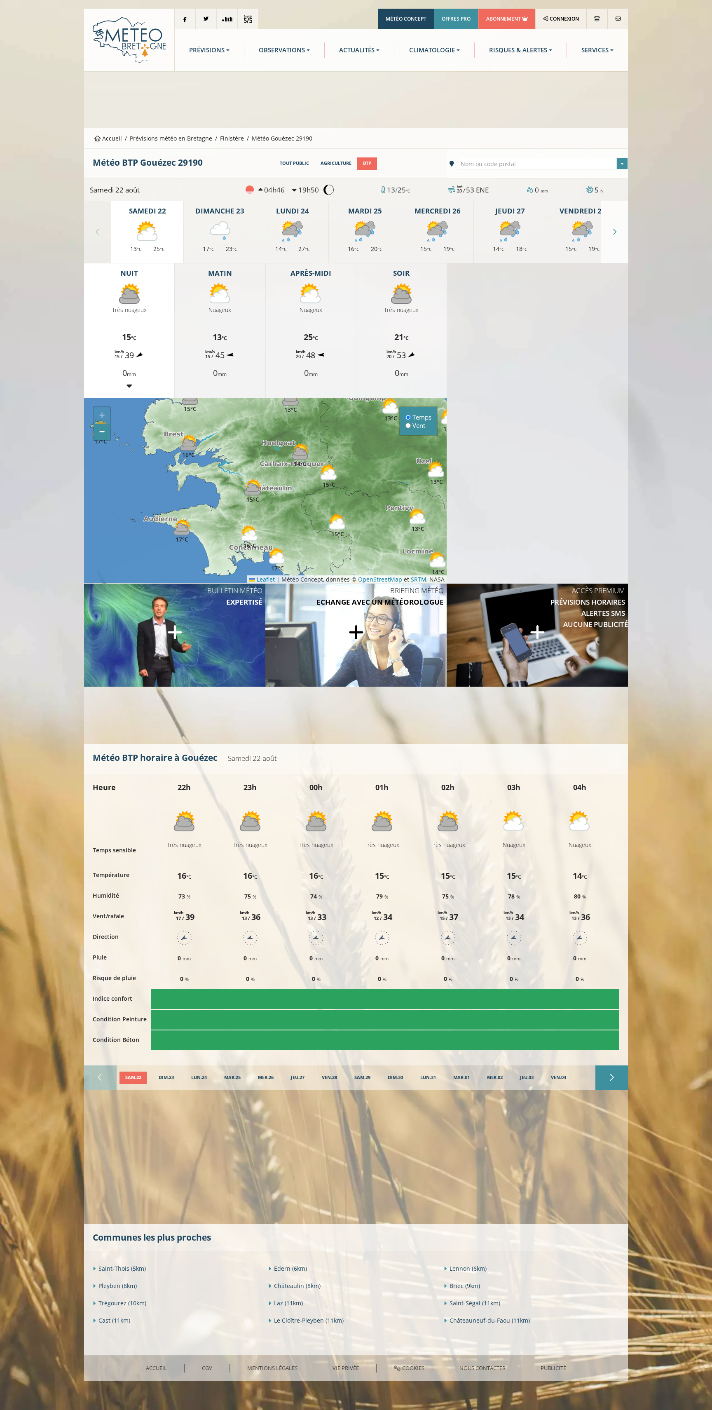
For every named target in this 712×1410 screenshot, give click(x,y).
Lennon (468, 1268)
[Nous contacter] (618, 19)
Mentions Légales (272, 1368)
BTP (367, 163)
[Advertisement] (356, 98)
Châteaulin (297, 1286)
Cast (114, 1320)
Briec (465, 1286)
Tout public (294, 163)
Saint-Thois (122, 1268)
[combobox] (542, 163)
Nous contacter (482, 1368)
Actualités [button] (357, 50)
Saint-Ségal (475, 1303)
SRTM (418, 579)
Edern (290, 1268)
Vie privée (346, 1368)
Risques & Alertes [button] (518, 50)
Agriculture (336, 163)
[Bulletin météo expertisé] (174, 635)
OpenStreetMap (380, 579)
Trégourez (122, 1303)
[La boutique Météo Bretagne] (597, 19)
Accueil (111, 138)
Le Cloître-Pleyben (309, 1320)
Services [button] (595, 50)
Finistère (232, 138)
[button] (337, 526)
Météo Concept (406, 18)
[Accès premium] (537, 635)
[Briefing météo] (356, 635)
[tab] (133, 1078)
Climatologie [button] (432, 50)
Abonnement (504, 18)
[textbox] (542, 164)
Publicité (553, 1368)
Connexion (563, 18)
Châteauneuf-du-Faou (490, 1320)
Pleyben (117, 1286)
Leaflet (265, 579)
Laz (288, 1303)
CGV (207, 1368)
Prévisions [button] (207, 50)
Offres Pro (456, 18)
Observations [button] (282, 50)
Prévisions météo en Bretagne (171, 138)
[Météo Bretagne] (129, 39)
